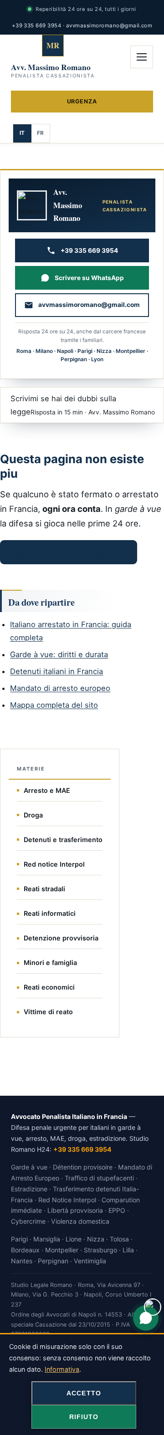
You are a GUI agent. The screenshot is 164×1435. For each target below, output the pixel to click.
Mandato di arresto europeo (60, 688)
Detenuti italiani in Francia (56, 671)
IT (22, 133)
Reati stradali (44, 889)
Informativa (62, 1369)
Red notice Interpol (54, 864)
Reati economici (49, 987)
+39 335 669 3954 (37, 25)
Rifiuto (84, 1416)
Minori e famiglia (50, 962)
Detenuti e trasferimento (63, 839)
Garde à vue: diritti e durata (59, 654)
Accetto (84, 1393)
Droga (33, 815)
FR (40, 133)
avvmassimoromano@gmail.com (109, 25)
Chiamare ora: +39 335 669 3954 (68, 552)
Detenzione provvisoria (61, 938)
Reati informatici (50, 913)
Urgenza (82, 101)
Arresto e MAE (47, 790)
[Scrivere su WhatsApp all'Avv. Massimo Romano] (146, 1318)
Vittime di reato (48, 1012)
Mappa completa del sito (54, 705)
